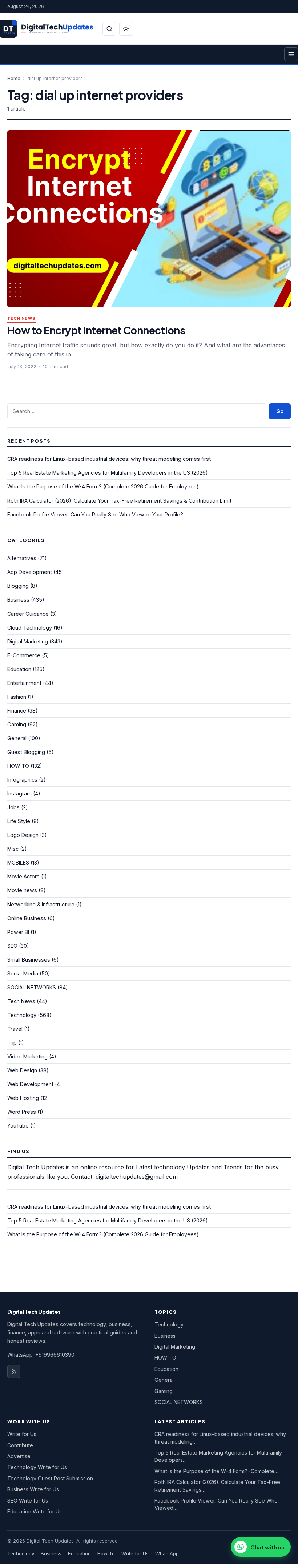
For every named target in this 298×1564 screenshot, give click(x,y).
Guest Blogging (26, 752)
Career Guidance (28, 614)
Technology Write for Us (37, 1467)
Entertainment (24, 683)
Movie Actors (23, 876)
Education (19, 669)
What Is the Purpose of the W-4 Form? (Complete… (216, 1471)
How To (106, 1553)
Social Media (22, 973)
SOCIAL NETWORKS (31, 987)
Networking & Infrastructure (40, 904)
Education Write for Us (34, 1511)
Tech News (21, 318)
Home (13, 78)
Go (279, 411)
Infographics (22, 780)
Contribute (20, 1445)
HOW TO (18, 766)
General (17, 738)
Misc (13, 849)
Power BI (18, 932)
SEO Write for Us (27, 1500)
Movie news (22, 890)
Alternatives (21, 558)
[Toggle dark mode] (126, 29)
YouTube (18, 1125)
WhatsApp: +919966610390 (40, 1355)
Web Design (22, 1070)
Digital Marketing (27, 641)
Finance (16, 710)
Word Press (21, 1112)
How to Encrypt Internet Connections (96, 330)
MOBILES (18, 862)
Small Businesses (28, 960)
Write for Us (21, 1434)
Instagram (19, 793)
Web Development (30, 1084)
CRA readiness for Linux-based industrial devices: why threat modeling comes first (109, 459)
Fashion (16, 697)
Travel (15, 1029)
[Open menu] (291, 54)
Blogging (18, 586)
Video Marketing (27, 1056)
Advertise (19, 1456)
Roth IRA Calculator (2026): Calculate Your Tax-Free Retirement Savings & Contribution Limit (119, 501)
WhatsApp (167, 1553)
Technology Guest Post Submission (50, 1478)
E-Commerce (23, 655)
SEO (12, 946)
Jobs (13, 807)
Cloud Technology (29, 628)
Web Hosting (23, 1098)
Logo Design (23, 835)
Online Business (26, 918)
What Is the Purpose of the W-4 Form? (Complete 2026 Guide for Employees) (103, 486)
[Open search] (109, 29)
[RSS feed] (13, 1371)
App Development (29, 572)
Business (18, 600)
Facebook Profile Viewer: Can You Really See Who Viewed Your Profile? (95, 514)
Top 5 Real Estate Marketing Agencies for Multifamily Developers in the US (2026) (107, 473)
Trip (12, 1043)
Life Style (18, 821)
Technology (21, 1015)
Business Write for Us (33, 1489)
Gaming (16, 724)
